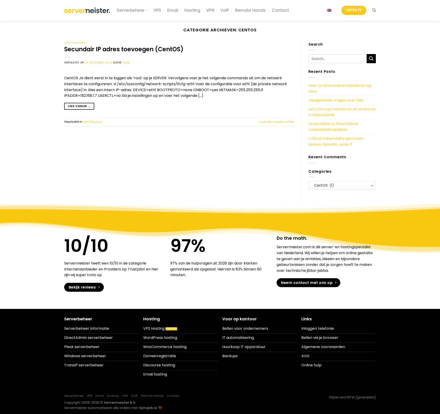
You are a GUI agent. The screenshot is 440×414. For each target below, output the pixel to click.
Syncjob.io (148, 408)
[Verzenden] (371, 58)
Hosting (192, 10)
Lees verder (79, 106)
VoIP (224, 10)
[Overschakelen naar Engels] (329, 10)
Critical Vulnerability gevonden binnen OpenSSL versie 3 (336, 141)
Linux (82, 42)
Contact (280, 10)
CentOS (70, 42)
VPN (210, 10)
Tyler (126, 62)
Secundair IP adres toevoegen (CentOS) (123, 49)
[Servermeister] (87, 10)
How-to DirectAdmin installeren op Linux (339, 88)
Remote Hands (250, 10)
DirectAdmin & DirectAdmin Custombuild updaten (333, 126)
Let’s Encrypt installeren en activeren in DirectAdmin (342, 112)
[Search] (374, 10)
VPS (157, 10)
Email (173, 10)
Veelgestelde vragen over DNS (335, 100)
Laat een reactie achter (277, 122)
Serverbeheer (130, 10)
